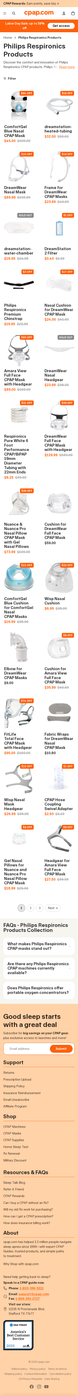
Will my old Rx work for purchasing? (28, 1209)
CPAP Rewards (14, 1196)
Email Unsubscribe (16, 1099)
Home (7, 37)
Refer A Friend (13, 1189)
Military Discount (14, 1160)
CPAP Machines (14, 1126)
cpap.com (44, 1361)
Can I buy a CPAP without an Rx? (26, 1203)
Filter (12, 78)
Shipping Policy (14, 1086)
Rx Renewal (11, 1153)
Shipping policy (13, 1373)
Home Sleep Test (15, 1147)
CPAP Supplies (13, 1140)
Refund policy (19, 1368)
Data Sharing (52, 1378)
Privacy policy (38, 1368)
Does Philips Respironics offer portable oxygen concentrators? (38, 990)
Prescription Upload (17, 1079)
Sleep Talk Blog (14, 1182)
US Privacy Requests (30, 1378)
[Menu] (5, 13)
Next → (53, 908)
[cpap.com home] (38, 13)
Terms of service (57, 1368)
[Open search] (13, 13)
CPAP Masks (12, 1133)
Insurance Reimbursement (22, 1093)
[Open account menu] (63, 13)
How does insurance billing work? (26, 1223)
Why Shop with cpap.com (21, 1264)
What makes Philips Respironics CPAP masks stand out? (37, 946)
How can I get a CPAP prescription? (28, 1216)
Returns (8, 1072)
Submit (61, 1048)
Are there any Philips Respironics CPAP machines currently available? (38, 968)
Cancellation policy (60, 1373)
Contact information (35, 1373)
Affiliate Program (15, 1106)
